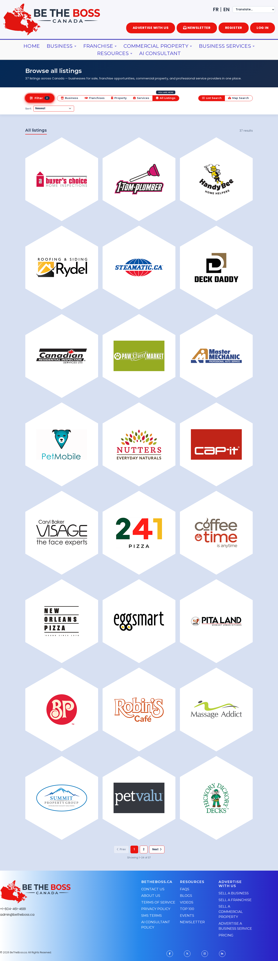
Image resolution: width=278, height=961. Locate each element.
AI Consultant (160, 53)
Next (155, 849)
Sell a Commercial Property (231, 911)
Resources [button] (113, 53)
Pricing (226, 935)
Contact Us (152, 889)
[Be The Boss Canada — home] (60, 892)
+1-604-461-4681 (13, 909)
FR (216, 9)
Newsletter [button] (198, 27)
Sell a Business (234, 893)
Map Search (240, 98)
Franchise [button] (98, 46)
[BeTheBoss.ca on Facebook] (169, 953)
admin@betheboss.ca (17, 914)
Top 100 (187, 909)
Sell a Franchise (235, 900)
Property (120, 98)
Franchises (97, 98)
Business (71, 98)
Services (143, 98)
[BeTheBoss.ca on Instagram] (204, 953)
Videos (186, 902)
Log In (262, 27)
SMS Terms (151, 915)
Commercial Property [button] (156, 46)
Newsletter (192, 922)
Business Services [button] (225, 46)
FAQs (184, 889)
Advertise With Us (151, 27)
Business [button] (59, 46)
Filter (41, 98)
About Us (150, 896)
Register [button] (233, 27)
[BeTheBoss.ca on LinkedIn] (222, 953)
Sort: (28, 108)
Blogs (186, 896)
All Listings (167, 98)
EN (226, 9)
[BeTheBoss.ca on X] (187, 953)
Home (31, 46)
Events (187, 915)
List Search (214, 98)
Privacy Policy (155, 909)
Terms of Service (158, 902)
